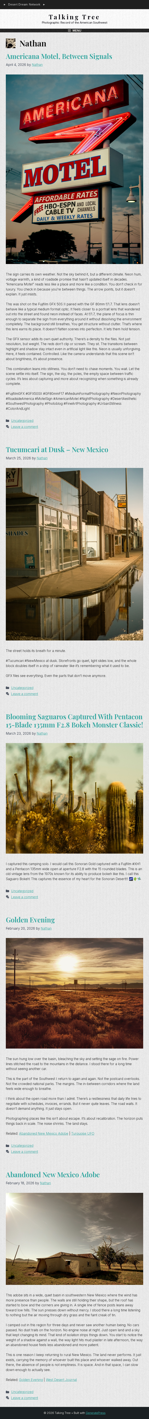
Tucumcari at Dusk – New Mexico (57, 449)
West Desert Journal (61, 1380)
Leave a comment (24, 427)
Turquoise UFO (82, 1134)
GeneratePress (96, 1413)
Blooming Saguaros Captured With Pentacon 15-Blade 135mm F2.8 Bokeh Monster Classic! (74, 720)
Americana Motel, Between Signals (59, 56)
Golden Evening (30, 919)
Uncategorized (22, 421)
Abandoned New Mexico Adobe (43, 1134)
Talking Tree (74, 16)
